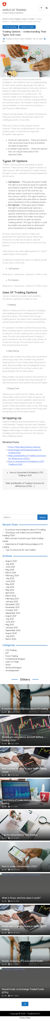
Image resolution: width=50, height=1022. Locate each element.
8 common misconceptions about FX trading (25, 529)
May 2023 (9, 584)
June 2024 (10, 567)
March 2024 (10, 572)
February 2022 (12, 598)
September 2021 (12, 613)
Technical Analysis (13, 667)
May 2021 (9, 624)
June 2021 (10, 621)
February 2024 (12, 575)
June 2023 (10, 581)
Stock (8, 664)
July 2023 (9, 578)
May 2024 (9, 570)
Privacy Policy (25, 1018)
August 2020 (11, 633)
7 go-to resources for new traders (20, 550)
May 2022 (9, 590)
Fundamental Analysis (15, 659)
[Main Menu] (41, 7)
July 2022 (9, 587)
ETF (7, 653)
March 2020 (10, 639)
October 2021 (11, 610)
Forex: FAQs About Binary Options (24, 447)
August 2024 (11, 561)
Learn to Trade (28, 19)
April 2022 (9, 593)
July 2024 (9, 564)
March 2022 (10, 596)
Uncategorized (12, 670)
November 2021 (12, 607)
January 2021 (11, 627)
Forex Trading (14, 19)
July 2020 (9, 636)
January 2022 (11, 601)
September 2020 (13, 630)
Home (4, 19)
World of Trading (14, 9)
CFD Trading (11, 650)
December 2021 (12, 604)
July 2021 (9, 619)
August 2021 (10, 616)
